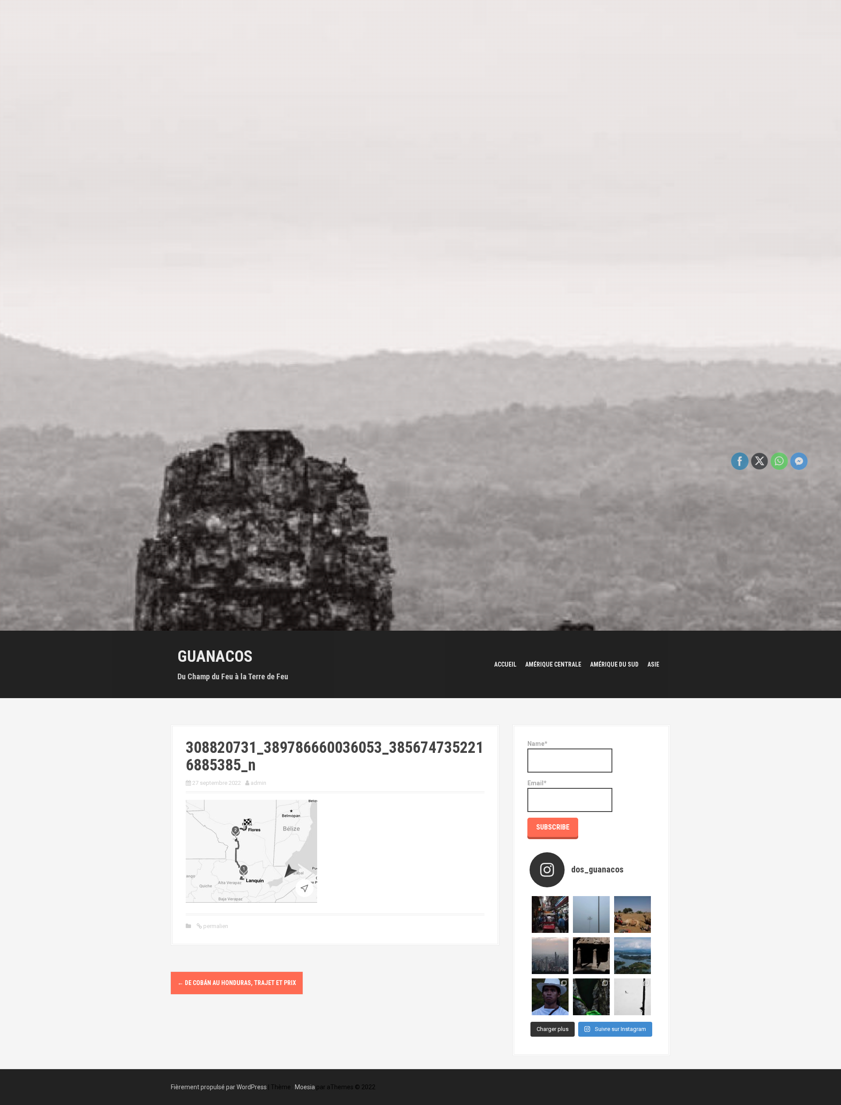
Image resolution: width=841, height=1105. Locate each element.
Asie (653, 664)
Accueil (505, 664)
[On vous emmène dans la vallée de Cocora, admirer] (591, 914)
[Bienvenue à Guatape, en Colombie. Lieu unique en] (632, 955)
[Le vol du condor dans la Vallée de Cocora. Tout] (632, 996)
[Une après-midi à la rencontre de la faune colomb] (591, 996)
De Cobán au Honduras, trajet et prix (236, 982)
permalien (215, 926)
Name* (537, 743)
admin (258, 783)
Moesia (305, 1087)
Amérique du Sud (614, 664)
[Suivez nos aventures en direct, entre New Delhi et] (550, 914)
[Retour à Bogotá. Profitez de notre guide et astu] (550, 955)
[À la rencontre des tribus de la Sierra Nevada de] (550, 996)
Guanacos (215, 656)
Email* (537, 783)
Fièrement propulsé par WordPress (219, 1087)
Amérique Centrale (553, 664)
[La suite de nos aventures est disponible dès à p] (591, 955)
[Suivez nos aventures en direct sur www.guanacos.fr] (632, 914)
